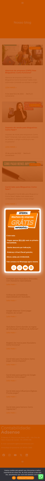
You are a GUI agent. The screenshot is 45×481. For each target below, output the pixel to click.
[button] (39, 212)
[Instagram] (19, 267)
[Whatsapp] (13, 267)
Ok (14, 478)
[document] (22, 240)
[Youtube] (25, 267)
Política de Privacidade (25, 478)
